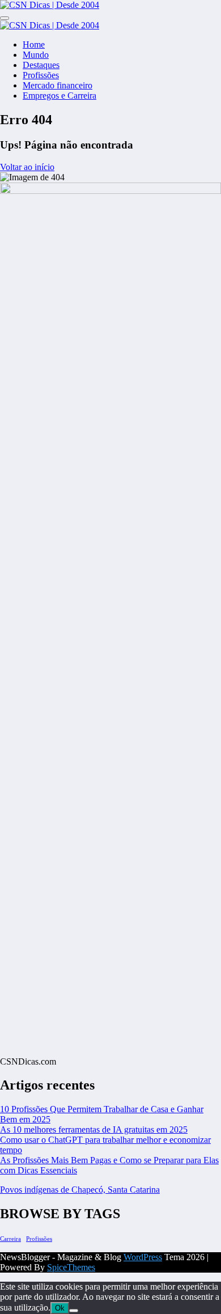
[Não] (73, 1310)
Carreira (10, 1239)
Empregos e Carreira (59, 95)
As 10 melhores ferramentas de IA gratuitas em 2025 (94, 1129)
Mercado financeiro (57, 85)
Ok (60, 1308)
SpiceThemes (71, 1267)
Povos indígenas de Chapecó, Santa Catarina (80, 1189)
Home (34, 44)
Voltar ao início (27, 167)
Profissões (41, 75)
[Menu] (4, 18)
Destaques (41, 65)
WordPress (143, 1257)
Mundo (36, 55)
